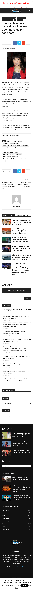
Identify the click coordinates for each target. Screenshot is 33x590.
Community (13, 18)
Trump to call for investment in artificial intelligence (24, 184)
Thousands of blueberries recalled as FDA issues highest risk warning (17, 357)
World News (20, 20)
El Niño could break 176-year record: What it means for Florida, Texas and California (15, 380)
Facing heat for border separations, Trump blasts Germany (20, 443)
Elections (17, 147)
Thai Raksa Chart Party (8, 154)
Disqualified (25, 145)
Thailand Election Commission (10, 156)
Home (3, 15)
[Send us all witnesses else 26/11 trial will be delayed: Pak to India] (6, 479)
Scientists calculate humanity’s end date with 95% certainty (16, 364)
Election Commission (8, 147)
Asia (8, 15)
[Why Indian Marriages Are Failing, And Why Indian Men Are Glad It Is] (6, 222)
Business (7, 18)
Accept (24, 585)
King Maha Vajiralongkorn (9, 150)
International (5, 20)
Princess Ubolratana (8, 152)
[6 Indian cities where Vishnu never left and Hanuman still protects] (6, 240)
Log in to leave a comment (16, 290)
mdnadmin (6, 36)
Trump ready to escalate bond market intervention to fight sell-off (21, 248)
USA (15, 20)
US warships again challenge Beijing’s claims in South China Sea (8, 185)
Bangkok (14, 141)
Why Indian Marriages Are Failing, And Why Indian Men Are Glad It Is (21, 222)
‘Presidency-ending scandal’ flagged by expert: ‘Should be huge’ (16, 372)
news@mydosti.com (20, 567)
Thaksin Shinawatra (22, 158)
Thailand (18, 154)
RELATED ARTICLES (8, 215)
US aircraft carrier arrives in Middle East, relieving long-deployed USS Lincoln (21, 257)
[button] (30, 10)
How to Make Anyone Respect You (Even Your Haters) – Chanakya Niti (20, 231)
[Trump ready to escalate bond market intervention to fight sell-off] (6, 248)
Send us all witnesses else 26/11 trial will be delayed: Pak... (20, 479)
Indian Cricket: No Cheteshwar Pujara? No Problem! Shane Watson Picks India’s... (21, 435)
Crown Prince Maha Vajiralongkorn (11, 145)
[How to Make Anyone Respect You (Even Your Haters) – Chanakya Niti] (6, 231)
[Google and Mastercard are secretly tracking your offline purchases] (6, 498)
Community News (21, 18)
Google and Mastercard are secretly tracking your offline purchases (21, 497)
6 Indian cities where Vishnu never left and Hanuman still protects (20, 240)
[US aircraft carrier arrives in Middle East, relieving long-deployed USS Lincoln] (6, 257)
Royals (16, 152)
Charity (4, 233)
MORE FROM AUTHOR (23, 215)
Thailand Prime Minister (9, 158)
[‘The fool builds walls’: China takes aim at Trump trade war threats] (6, 453)
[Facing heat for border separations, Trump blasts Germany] (6, 444)
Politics (11, 20)
